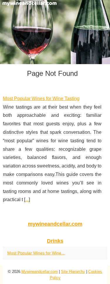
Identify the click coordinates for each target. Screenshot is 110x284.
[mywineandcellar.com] (55, 32)
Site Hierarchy (73, 271)
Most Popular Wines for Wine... (36, 253)
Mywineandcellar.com (39, 271)
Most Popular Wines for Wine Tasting (41, 98)
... (27, 199)
